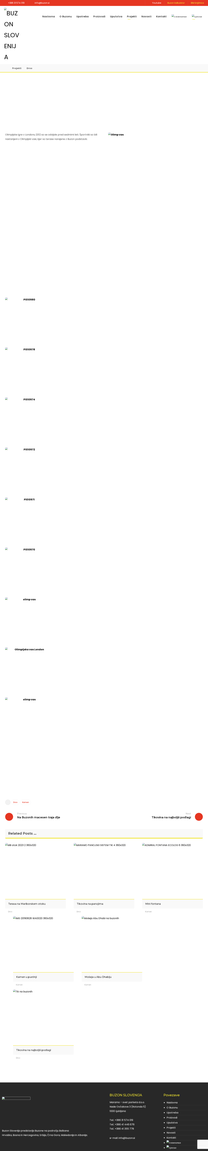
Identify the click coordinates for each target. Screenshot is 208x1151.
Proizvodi (172, 1117)
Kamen (25, 802)
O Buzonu (172, 1107)
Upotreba (172, 1112)
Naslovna (172, 1102)
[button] (139, 2)
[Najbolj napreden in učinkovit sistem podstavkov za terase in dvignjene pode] (11, 35)
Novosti (171, 1132)
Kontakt (171, 1137)
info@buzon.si (127, 1138)
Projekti (171, 1127)
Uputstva (172, 1122)
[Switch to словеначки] (179, 16)
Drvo (15, 802)
